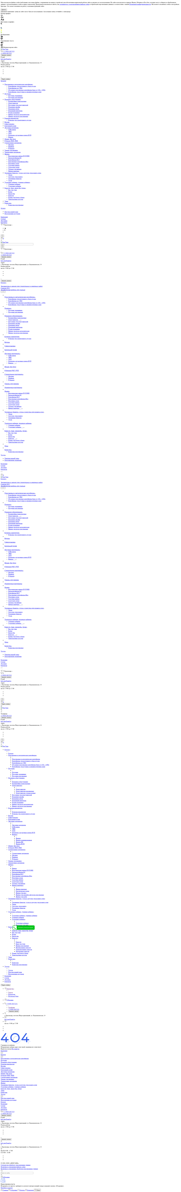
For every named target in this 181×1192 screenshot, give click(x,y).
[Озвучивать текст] (2, 43)
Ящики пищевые (13, 171)
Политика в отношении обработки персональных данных (19, 1169)
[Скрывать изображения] (2, 39)
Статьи (3, 219)
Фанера (10, 137)
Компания (4, 217)
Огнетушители (13, 103)
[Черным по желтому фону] (1, 30)
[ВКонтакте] (5, 228)
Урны (6, 201)
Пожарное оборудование (13, 99)
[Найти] (2, 246)
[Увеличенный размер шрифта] (2, 20)
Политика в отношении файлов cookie (13, 1167)
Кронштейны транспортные (17, 101)
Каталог (3, 81)
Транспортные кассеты (15, 199)
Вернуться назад (6, 1049)
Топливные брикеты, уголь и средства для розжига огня (23, 173)
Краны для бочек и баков (16, 197)
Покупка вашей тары (11, 212)
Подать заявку (6, 79)
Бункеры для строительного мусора (19, 120)
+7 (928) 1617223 (9, 51)
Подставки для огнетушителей (18, 105)
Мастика (11, 145)
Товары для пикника (11, 150)
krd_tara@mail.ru (6, 59)
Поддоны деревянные (15, 96)
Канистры (8, 203)
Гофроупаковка (9, 124)
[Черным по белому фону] (1, 24)
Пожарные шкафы (14, 107)
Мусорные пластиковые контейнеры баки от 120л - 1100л (26, 90)
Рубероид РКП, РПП (11, 141)
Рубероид (11, 148)
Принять (4, 9)
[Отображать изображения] (2, 36)
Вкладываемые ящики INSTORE (19, 156)
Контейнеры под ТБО (15, 88)
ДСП (10, 133)
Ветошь (7, 122)
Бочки (10, 192)
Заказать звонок (6, 55)
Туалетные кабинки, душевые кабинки (17, 182)
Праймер (11, 146)
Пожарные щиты (13, 109)
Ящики (7, 154)
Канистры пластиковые (15, 205)
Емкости (11, 195)
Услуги (3, 208)
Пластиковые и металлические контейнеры (19, 84)
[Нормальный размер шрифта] (2, 17)
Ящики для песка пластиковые (18, 116)
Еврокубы (11, 194)
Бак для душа (12, 190)
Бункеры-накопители (12, 118)
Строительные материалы (13, 143)
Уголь (10, 180)
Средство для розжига (15, 177)
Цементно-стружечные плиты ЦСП (19, 135)
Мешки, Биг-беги (10, 139)
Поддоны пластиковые (15, 97)
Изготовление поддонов (12, 214)
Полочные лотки (13, 163)
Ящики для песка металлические (18, 114)
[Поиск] (2, 236)
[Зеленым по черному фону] (1, 33)
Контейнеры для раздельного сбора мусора (22, 86)
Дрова (10, 175)
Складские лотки (13, 167)
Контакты (4, 223)
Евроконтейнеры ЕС (15, 158)
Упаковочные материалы (13, 152)
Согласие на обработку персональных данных (15, 1165)
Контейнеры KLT (14, 160)
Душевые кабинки (14, 184)
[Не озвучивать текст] (2, 45)
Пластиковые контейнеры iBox (18, 162)
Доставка (4, 221)
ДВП (10, 131)
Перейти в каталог (7, 1188)
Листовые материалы (12, 128)
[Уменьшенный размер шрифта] (2, 15)
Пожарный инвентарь (15, 111)
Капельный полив (10, 126)
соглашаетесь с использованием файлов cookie (74, 4)
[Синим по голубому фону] (1, 28)
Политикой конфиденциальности (140, 4)
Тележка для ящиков (14, 169)
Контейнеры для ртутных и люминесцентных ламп (24, 92)
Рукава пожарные (14, 112)
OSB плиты (12, 129)
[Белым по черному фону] (1, 26)
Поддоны (8, 94)
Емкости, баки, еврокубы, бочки (15, 188)
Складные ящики (13, 165)
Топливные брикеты (14, 178)
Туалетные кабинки (14, 186)
